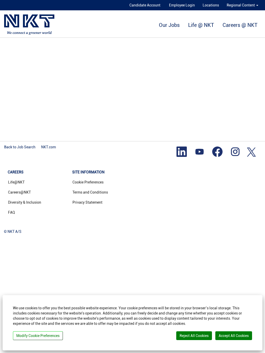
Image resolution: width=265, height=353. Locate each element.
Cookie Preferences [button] (88, 182)
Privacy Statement (87, 202)
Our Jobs (169, 25)
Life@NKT (16, 182)
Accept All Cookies (234, 336)
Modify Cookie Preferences (38, 336)
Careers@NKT (19, 192)
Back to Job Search (19, 147)
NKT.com (48, 147)
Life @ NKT (201, 25)
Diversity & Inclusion (24, 202)
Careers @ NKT (240, 25)
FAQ (11, 212)
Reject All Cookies (194, 336)
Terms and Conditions (90, 192)
